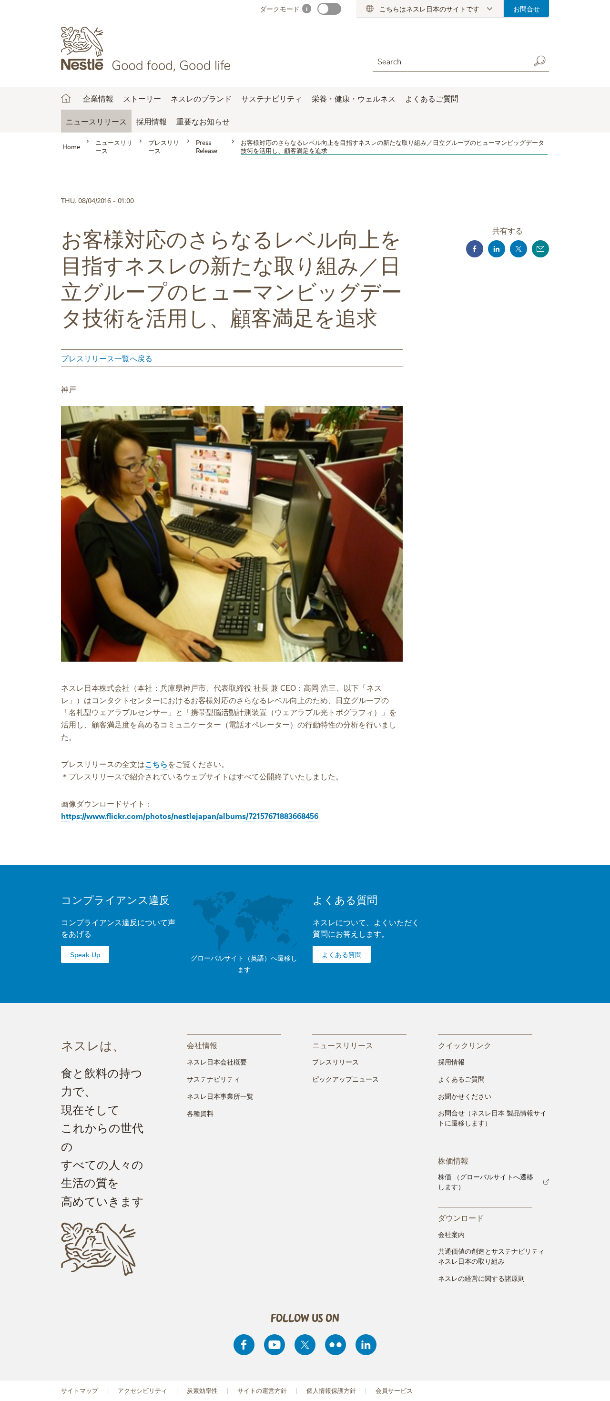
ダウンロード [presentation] (461, 1217)
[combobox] (449, 61)
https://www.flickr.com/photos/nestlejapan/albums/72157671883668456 (189, 815)
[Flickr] (335, 1344)
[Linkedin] (366, 1344)
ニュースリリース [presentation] (342, 1044)
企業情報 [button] (98, 98)
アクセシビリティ (142, 1390)
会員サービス (394, 1390)
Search (539, 61)
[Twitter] (305, 1344)
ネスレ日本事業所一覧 (220, 1096)
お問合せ (526, 8)
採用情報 (451, 1061)
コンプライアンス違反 (115, 899)
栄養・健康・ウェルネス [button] (354, 98)
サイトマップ (79, 1390)
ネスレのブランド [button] (201, 98)
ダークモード (280, 8)
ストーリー (142, 98)
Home (66, 98)
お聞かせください (464, 1096)
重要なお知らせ (203, 121)
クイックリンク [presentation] (464, 1044)
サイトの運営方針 (262, 1390)
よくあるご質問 (431, 98)
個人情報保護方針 (331, 1390)
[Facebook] (244, 1344)
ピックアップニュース (345, 1078)
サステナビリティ (213, 1078)
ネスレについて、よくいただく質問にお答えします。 (366, 928)
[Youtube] (274, 1344)
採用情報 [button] (151, 121)
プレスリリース (335, 1061)
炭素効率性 (202, 1390)
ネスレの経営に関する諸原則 (481, 1278)
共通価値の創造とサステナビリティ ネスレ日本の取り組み (491, 1256)
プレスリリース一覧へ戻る (106, 358)
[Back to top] (591, 1384)
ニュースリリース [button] (96, 121)
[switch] (329, 9)
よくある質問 (345, 899)
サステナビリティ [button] (271, 98)
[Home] (147, 49)
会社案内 (451, 1234)
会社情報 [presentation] (202, 1044)
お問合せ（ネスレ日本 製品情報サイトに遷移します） (492, 1117)
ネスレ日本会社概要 (217, 1061)
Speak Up (85, 954)
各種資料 (200, 1113)
